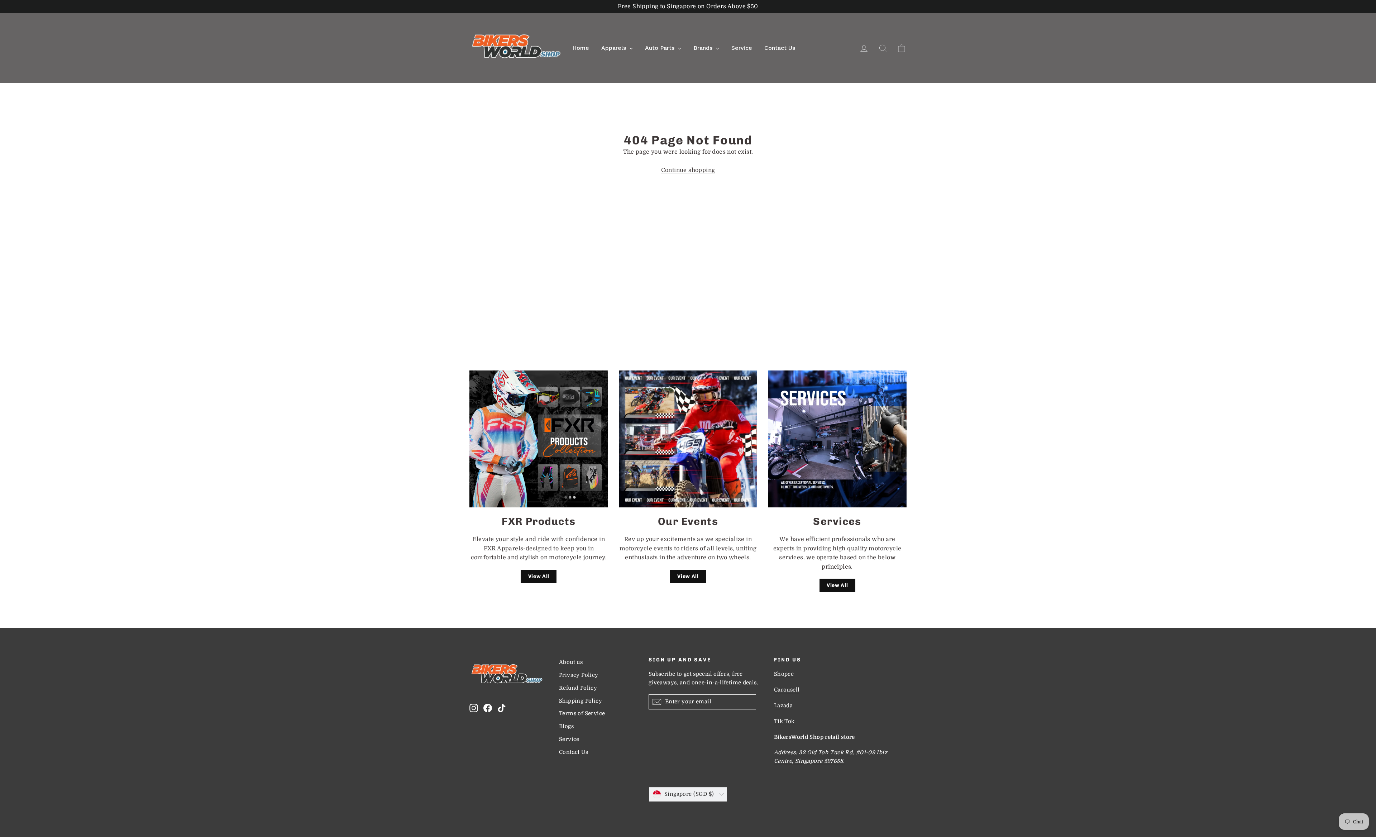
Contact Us (573, 752)
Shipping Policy (580, 701)
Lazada (783, 706)
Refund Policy (578, 688)
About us (571, 662)
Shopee (784, 674)
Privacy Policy (578, 675)
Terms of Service (582, 714)
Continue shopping (688, 170)
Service (569, 739)
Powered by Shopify (688, 811)
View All (539, 576)
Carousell (786, 690)
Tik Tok (784, 721)
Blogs (566, 726)
